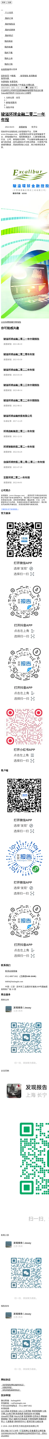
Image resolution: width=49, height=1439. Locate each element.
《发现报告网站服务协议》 (13, 1385)
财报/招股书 (11, 102)
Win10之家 (18, 1416)
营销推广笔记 (7, 1419)
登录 (3, 2)
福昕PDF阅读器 (20, 1419)
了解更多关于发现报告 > (10, 509)
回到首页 (5, 76)
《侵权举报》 (7, 1387)
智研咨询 (28, 1414)
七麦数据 (10, 1421)
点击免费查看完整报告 (11, 322)
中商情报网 (33, 1419)
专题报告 (5, 82)
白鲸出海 (39, 1421)
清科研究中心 (20, 1421)
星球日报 (31, 1421)
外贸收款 (14, 1411)
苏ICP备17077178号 (9, 1431)
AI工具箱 (5, 1411)
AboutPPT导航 (7, 1416)
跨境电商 (19, 1414)
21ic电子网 (10, 1414)
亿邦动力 (36, 1416)
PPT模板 (36, 1414)
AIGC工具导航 (24, 1411)
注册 (9, 2)
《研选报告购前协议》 (11, 1390)
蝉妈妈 (44, 1416)
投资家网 (28, 1416)
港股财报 (23, 127)
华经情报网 (37, 1411)
